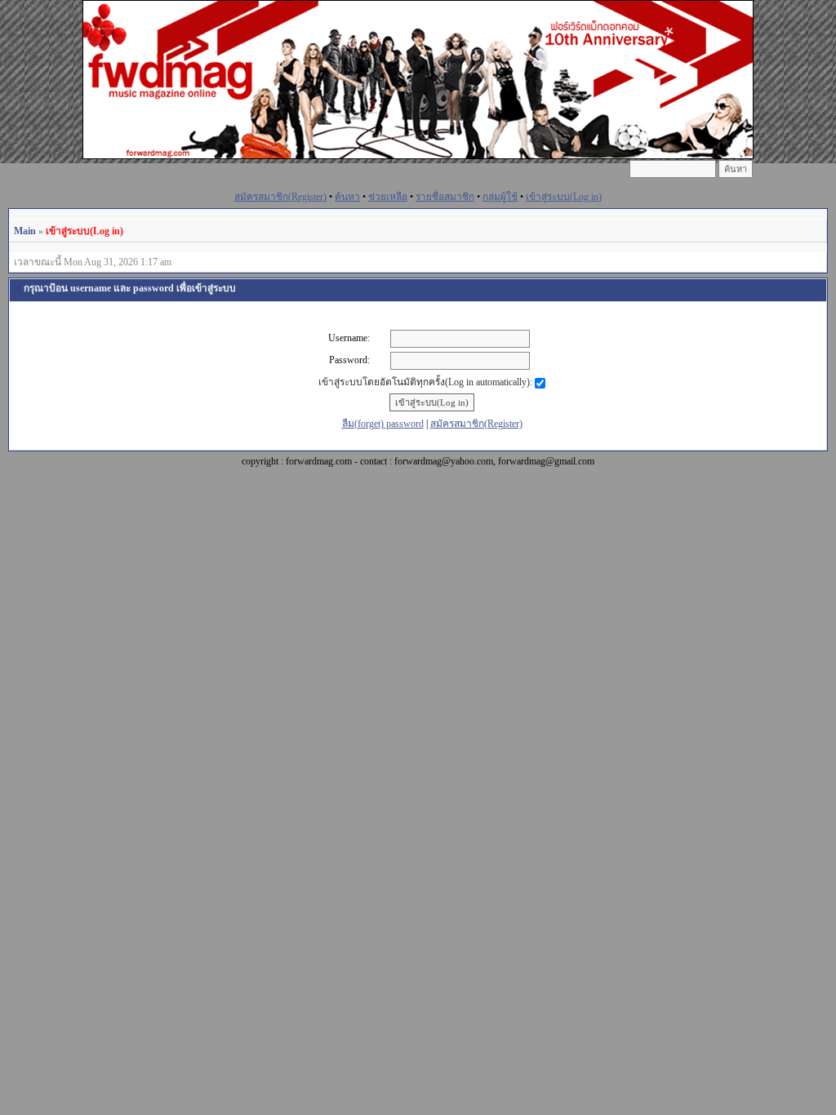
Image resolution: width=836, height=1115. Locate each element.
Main (25, 231)
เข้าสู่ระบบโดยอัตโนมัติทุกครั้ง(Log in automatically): (426, 382)
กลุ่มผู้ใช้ (500, 196)
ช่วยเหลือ (387, 196)
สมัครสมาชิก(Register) (280, 196)
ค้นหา (347, 196)
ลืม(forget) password (383, 423)
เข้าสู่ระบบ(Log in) (564, 196)
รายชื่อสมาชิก (445, 196)
